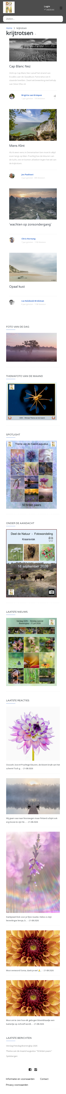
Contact (44, 1079)
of (49, 9)
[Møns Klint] (33, 124)
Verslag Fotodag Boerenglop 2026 (21, 1045)
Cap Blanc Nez (20, 66)
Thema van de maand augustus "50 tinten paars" (29, 1051)
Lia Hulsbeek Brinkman (32, 301)
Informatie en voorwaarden (20, 1079)
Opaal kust (17, 287)
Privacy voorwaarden (17, 1084)
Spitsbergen (11, 1056)
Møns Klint (17, 146)
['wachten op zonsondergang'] (33, 203)
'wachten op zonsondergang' (30, 224)
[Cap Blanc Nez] (33, 49)
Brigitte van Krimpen (31, 95)
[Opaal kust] (33, 266)
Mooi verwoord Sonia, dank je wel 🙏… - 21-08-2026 (30, 970)
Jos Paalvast (27, 174)
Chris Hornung (28, 238)
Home (9, 28)
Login (47, 6)
